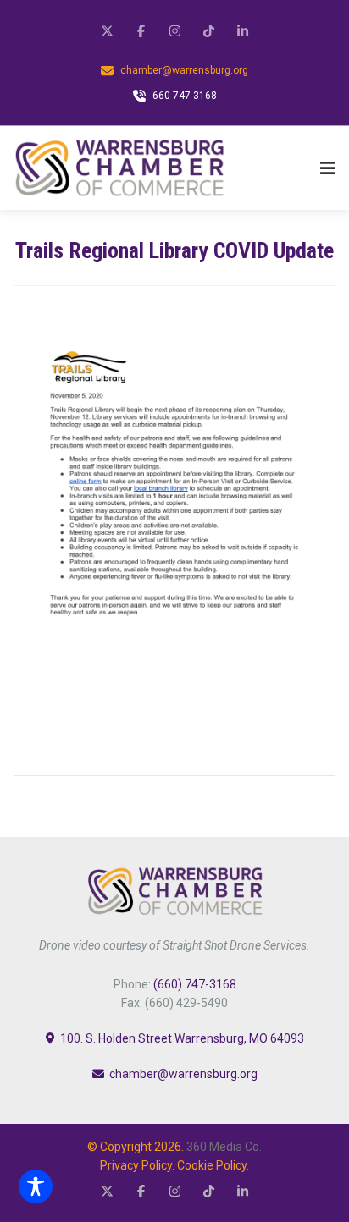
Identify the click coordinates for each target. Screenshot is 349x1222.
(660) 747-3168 (194, 984)
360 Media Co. (224, 1146)
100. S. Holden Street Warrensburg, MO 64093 (182, 1038)
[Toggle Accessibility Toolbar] (35, 1186)
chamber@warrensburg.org (183, 1074)
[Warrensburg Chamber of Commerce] (119, 168)
